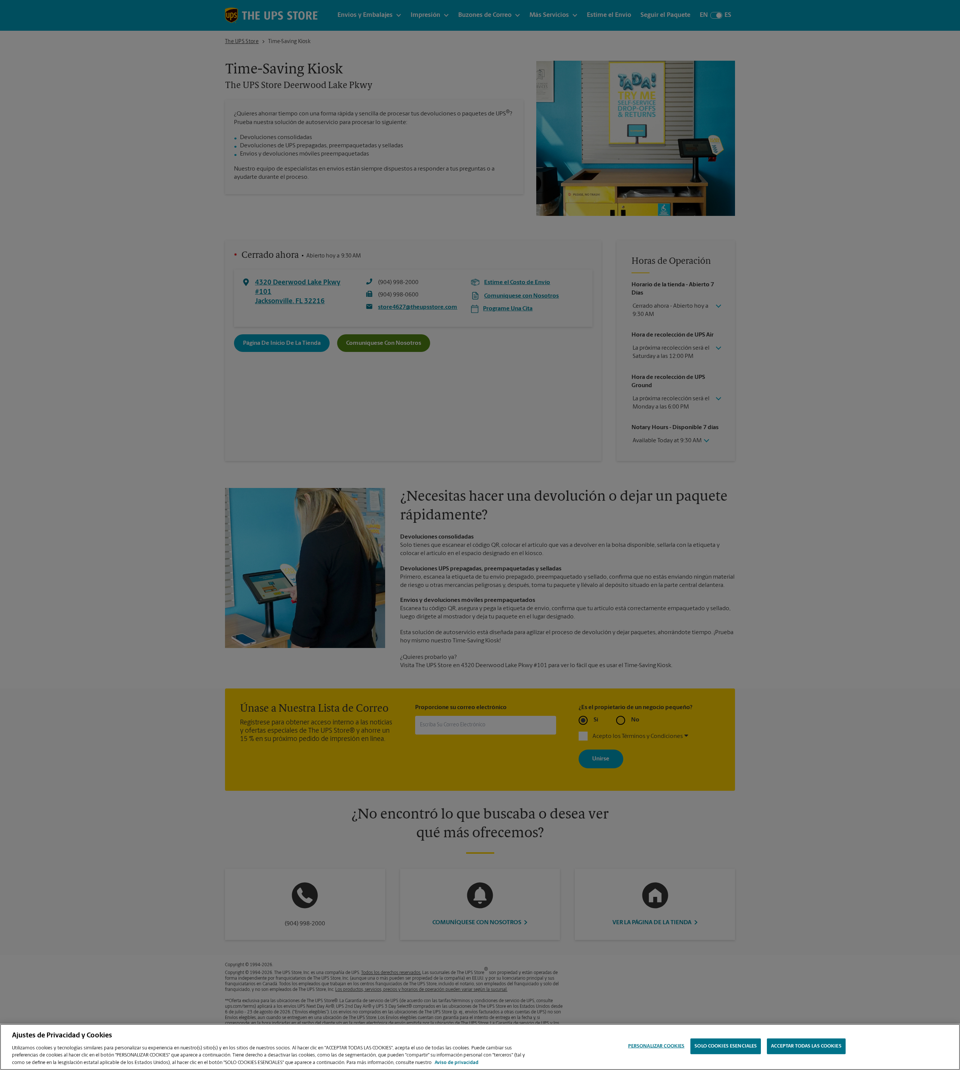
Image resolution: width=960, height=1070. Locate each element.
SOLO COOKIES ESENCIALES (725, 1046)
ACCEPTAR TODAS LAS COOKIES (806, 1046)
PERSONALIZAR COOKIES (656, 1046)
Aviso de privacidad (456, 1062)
